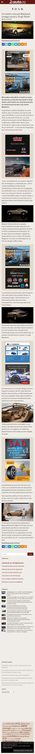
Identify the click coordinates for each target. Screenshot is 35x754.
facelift (13, 730)
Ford (20, 730)
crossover (18, 728)
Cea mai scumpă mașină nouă (12, 572)
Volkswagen (9, 740)
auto (19, 726)
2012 (17, 723)
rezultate (12, 736)
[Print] (22, 44)
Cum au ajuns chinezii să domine (12, 579)
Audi (14, 726)
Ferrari (17, 730)
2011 (13, 724)
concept (6, 728)
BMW (24, 726)
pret (21, 734)
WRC (21, 741)
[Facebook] (3, 44)
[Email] (19, 44)
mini (30, 732)
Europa (5, 731)
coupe (13, 728)
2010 (8, 724)
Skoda (26, 736)
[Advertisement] (17, 646)
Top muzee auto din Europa (11, 575)
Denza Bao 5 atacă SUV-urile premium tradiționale (15, 675)
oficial (9, 734)
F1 (9, 730)
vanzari (18, 739)
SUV (4, 738)
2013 (23, 723)
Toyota (12, 739)
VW (18, 741)
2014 (28, 724)
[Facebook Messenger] (15, 44)
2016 (7, 726)
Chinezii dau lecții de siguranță (12, 569)
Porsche (18, 734)
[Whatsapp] (12, 44)
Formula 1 (26, 730)
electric (28, 728)
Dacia (23, 728)
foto (4, 733)
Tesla (8, 738)
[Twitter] (6, 44)
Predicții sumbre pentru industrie (13, 566)
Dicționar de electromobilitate (12, 582)
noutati (4, 734)
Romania (20, 736)
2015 (4, 726)
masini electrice (14, 733)
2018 (10, 726)
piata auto (13, 734)
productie (26, 734)
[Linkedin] (9, 44)
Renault (4, 736)
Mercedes (24, 732)
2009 (4, 724)
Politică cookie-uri (7, 747)
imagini (8, 732)
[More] (25, 44)
